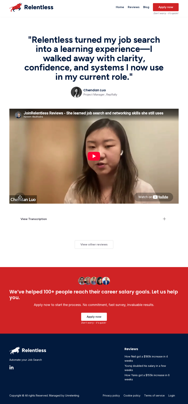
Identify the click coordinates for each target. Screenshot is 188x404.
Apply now (165, 7)
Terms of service (154, 395)
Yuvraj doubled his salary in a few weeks (145, 368)
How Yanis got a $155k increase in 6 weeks (147, 377)
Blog (146, 7)
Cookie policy (132, 395)
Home (120, 7)
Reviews (134, 7)
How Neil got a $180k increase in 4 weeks (146, 358)
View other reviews (94, 244)
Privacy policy (111, 395)
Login (171, 395)
